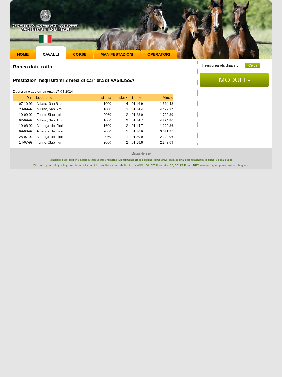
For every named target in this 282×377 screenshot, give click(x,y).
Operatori (158, 54)
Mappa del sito (141, 153)
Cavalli (51, 54)
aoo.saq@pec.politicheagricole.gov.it (224, 165)
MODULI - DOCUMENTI (234, 81)
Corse (79, 54)
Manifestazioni (117, 54)
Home (23, 54)
